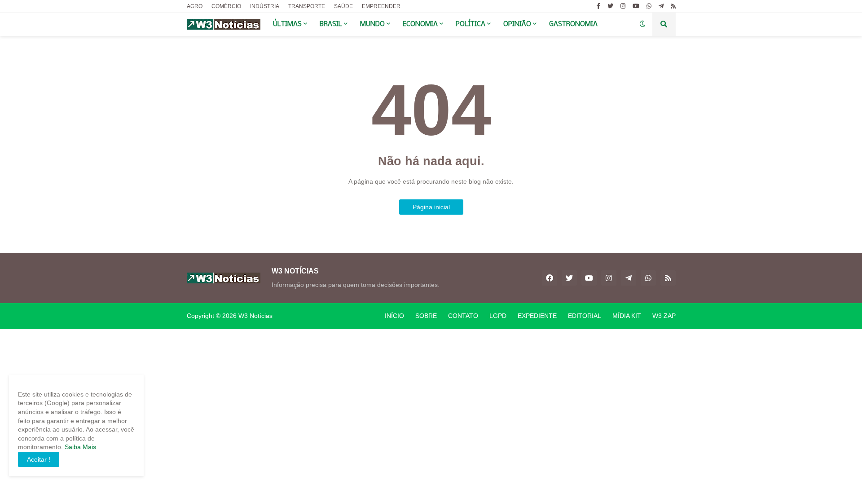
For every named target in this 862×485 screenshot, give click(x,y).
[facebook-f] (598, 6)
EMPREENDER (381, 6)
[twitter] (610, 6)
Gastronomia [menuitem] (573, 24)
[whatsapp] (648, 6)
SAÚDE (343, 6)
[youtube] (636, 6)
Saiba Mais (79, 446)
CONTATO (463, 315)
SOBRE (426, 315)
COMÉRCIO (226, 6)
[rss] (673, 6)
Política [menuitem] (470, 24)
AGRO (194, 6)
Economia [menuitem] (420, 24)
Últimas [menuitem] (287, 24)
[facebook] (549, 278)
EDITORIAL (584, 315)
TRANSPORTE (306, 6)
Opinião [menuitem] (517, 24)
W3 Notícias (255, 315)
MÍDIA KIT (626, 315)
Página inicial (431, 207)
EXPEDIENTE (537, 315)
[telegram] (661, 6)
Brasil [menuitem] (331, 24)
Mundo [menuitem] (372, 24)
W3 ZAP (664, 315)
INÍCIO (394, 315)
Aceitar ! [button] (38, 459)
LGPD (497, 315)
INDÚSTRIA (264, 6)
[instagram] (622, 6)
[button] (642, 24)
